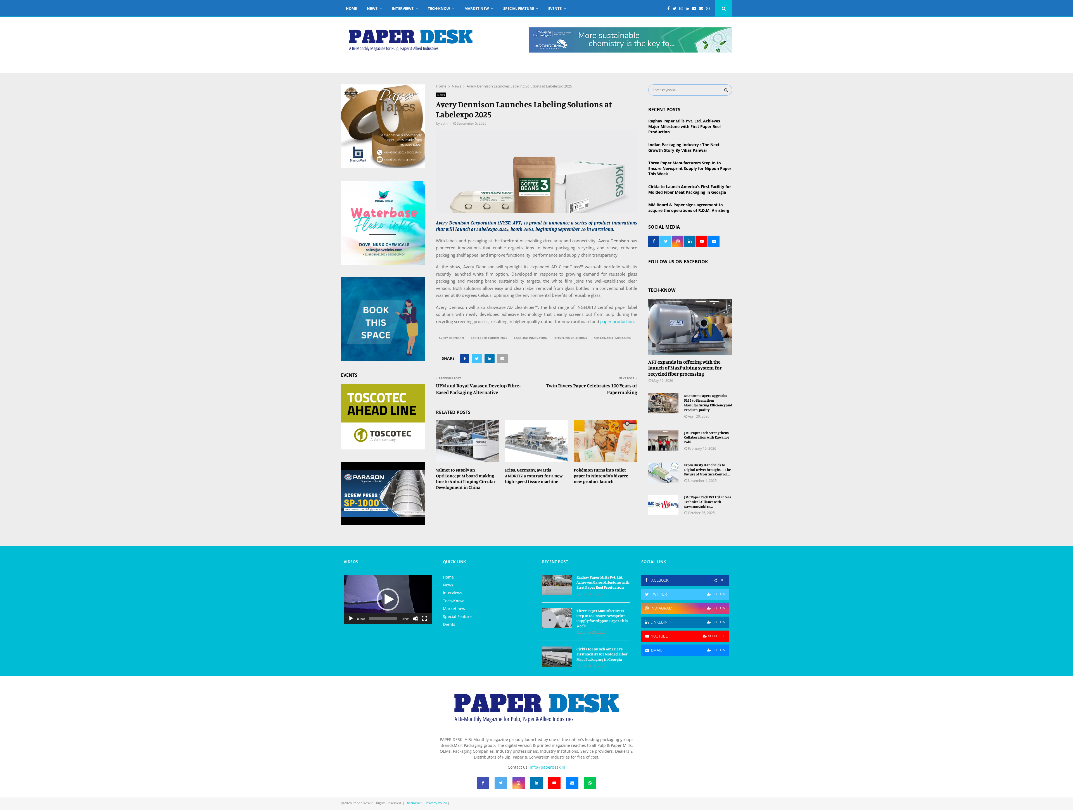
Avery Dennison (613, 240)
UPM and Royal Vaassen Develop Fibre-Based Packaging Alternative (478, 388)
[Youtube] (695, 8)
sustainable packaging (612, 338)
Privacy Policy (436, 802)
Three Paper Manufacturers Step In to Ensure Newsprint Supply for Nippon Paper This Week (689, 168)
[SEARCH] (726, 90)
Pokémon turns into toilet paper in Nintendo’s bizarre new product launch (601, 475)
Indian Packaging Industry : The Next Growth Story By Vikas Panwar (684, 147)
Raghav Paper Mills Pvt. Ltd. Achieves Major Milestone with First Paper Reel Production (684, 126)
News (372, 8)
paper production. (617, 321)
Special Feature (518, 8)
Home (351, 8)
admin (445, 123)
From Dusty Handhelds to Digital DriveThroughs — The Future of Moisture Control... (707, 470)
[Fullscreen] (424, 618)
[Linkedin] (689, 8)
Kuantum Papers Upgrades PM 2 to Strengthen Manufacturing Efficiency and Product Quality (708, 402)
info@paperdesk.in (547, 767)
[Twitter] (676, 8)
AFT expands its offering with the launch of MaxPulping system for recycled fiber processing (685, 368)
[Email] (702, 8)
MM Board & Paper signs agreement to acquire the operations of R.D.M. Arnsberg (688, 207)
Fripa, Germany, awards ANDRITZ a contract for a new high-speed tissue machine (534, 475)
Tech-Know (439, 8)
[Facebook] (670, 8)
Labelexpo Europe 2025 (489, 338)
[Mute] (415, 618)
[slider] (383, 618)
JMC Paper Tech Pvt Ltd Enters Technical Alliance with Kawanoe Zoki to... (707, 502)
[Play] (351, 618)
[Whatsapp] (709, 8)
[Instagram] (682, 8)
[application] (388, 599)
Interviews (403, 8)
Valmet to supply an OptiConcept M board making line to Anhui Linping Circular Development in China (465, 478)
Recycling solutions (570, 338)
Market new (476, 8)
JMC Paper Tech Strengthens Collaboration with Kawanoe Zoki (706, 437)
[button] (388, 599)
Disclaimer (413, 802)
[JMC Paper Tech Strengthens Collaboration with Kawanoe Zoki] (663, 440)
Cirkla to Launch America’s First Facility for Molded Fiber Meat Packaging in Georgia (689, 189)
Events (555, 8)
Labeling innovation (530, 338)
